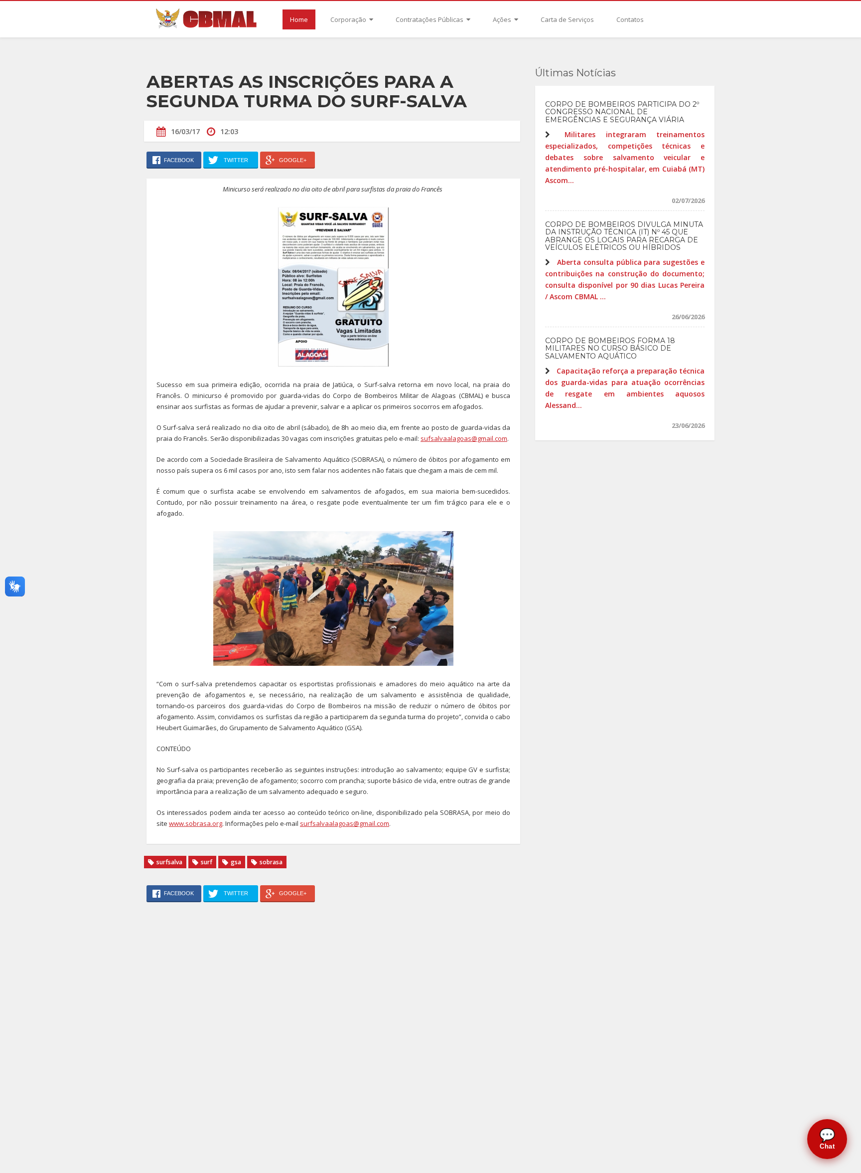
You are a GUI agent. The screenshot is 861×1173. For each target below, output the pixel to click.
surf (206, 862)
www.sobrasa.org (195, 823)
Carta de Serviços (567, 19)
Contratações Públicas (430, 19)
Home (299, 19)
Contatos (630, 19)
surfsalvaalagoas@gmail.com (344, 823)
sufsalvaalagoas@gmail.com (464, 438)
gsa (236, 862)
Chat (827, 1139)
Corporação (349, 19)
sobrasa (271, 862)
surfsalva (169, 862)
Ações (503, 19)
